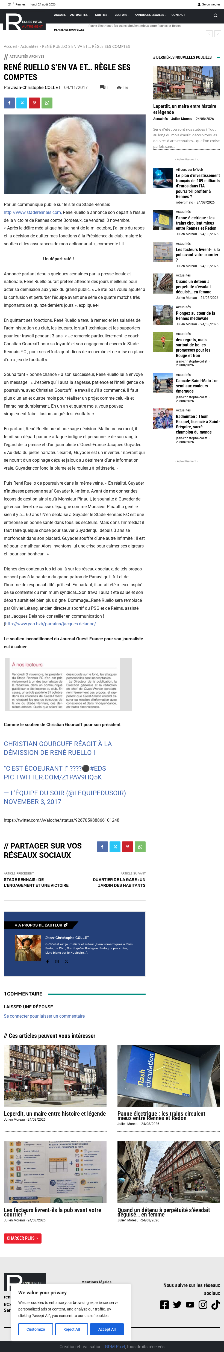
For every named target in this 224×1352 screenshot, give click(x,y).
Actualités (29, 46)
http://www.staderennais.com (32, 212)
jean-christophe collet (191, 361)
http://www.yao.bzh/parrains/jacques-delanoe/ (50, 623)
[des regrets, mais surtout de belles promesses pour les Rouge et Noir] (163, 342)
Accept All (107, 1329)
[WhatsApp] (47, 103)
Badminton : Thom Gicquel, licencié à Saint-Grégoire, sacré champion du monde (198, 424)
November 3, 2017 (32, 802)
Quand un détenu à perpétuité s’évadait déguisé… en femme (193, 286)
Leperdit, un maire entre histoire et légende (55, 1113)
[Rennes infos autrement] (24, 20)
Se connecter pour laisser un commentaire (44, 1016)
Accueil (10, 46)
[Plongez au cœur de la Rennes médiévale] (163, 315)
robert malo (184, 202)
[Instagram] (57, 961)
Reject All (71, 1329)
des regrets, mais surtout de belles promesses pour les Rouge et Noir (193, 347)
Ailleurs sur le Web (189, 170)
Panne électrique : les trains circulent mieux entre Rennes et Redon (196, 223)
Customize (35, 1329)
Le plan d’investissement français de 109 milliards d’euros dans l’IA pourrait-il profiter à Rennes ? (198, 186)
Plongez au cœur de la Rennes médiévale (195, 316)
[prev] (209, 33)
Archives (36, 56)
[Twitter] (21, 103)
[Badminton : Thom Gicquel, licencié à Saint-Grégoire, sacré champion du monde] (163, 418)
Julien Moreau (181, 119)
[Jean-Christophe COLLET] (28, 950)
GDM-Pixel (115, 1346)
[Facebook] (9, 103)
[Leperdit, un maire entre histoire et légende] (186, 83)
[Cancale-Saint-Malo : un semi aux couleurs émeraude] (163, 383)
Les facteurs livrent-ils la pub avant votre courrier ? (123, 26)
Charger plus (21, 1238)
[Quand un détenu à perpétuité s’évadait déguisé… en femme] (163, 283)
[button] (215, 15)
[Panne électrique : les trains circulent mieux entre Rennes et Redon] (163, 220)
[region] (71, 1312)
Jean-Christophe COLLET (36, 88)
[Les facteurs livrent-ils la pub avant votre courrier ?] (163, 252)
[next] (217, 33)
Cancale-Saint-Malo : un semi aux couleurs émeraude (197, 386)
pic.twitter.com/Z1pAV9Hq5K (53, 777)
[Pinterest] (34, 103)
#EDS (98, 768)
